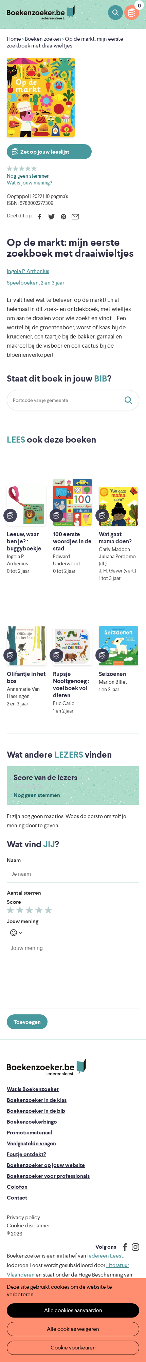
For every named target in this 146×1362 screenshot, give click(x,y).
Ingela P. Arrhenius (28, 271)
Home (14, 38)
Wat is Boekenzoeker (33, 1089)
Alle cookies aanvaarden (73, 1310)
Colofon (17, 1186)
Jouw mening (22, 921)
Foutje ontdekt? (26, 1154)
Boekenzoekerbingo (32, 1121)
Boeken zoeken (115, 12)
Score (14, 902)
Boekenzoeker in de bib (36, 1110)
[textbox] (73, 971)
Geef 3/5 (22, 168)
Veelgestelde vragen (31, 1143)
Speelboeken (23, 282)
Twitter (51, 216)
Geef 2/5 (16, 168)
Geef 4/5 (28, 168)
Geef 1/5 (10, 168)
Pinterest (63, 216)
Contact (17, 1197)
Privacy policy (23, 1217)
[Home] (46, 1067)
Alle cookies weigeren (73, 1328)
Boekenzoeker (41, 12)
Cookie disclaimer (28, 1225)
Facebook (39, 216)
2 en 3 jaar (52, 282)
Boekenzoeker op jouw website (46, 1165)
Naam (14, 860)
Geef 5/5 (34, 168)
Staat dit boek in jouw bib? (129, 400)
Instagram (133, 1247)
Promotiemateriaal (29, 1132)
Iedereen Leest (105, 1255)
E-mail (75, 216)
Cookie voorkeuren (73, 1347)
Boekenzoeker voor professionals (48, 1176)
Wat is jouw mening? (29, 182)
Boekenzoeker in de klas (37, 1100)
